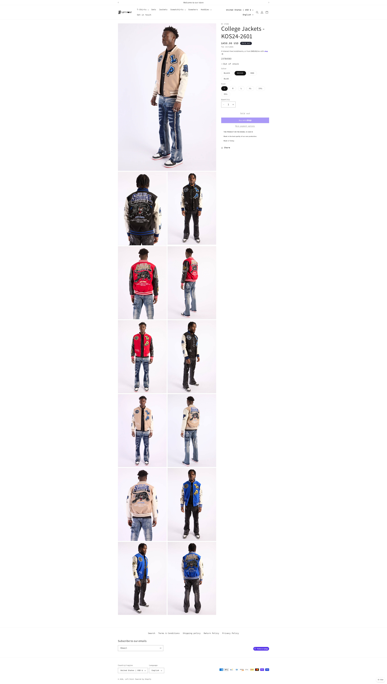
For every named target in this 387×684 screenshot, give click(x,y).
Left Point (129, 679)
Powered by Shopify (143, 679)
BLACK (228, 73)
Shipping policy (192, 633)
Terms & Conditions (169, 633)
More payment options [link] (245, 126)
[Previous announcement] (118, 2)
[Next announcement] (269, 2)
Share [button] (227, 148)
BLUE (227, 79)
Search (151, 633)
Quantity (225, 100)
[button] (142, 9)
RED (254, 73)
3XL (227, 94)
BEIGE (241, 73)
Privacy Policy (230, 633)
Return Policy (211, 633)
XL (251, 89)
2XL (262, 89)
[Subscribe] (160, 648)
